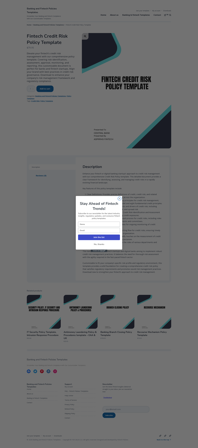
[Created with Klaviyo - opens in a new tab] (99, 251)
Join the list (99, 237)
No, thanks (99, 244)
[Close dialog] (119, 198)
